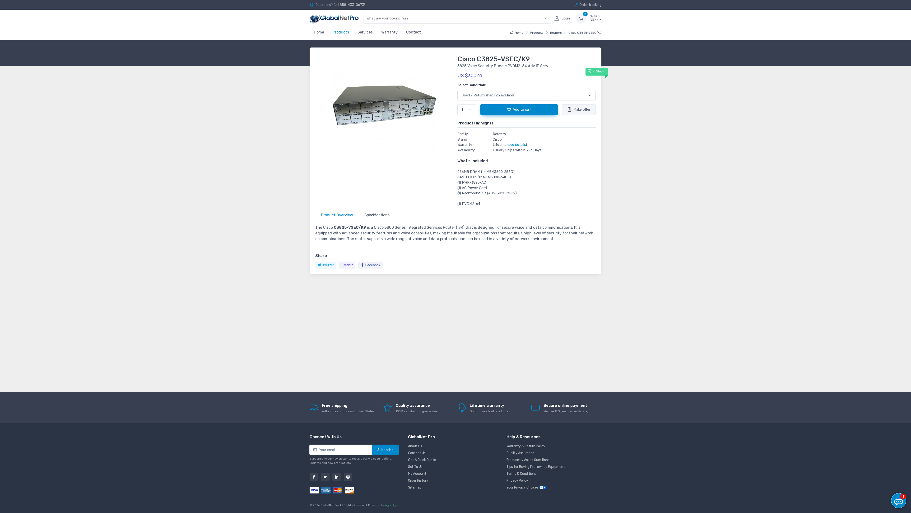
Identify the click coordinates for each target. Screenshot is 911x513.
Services (365, 32)
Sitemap (414, 487)
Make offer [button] (581, 109)
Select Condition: (471, 85)
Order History (418, 481)
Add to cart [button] (522, 109)
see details (517, 144)
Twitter (328, 265)
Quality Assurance (520, 453)
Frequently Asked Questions (528, 460)
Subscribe (385, 450)
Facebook (372, 265)
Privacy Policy (517, 481)
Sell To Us (415, 467)
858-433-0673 (352, 5)
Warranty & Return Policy (526, 446)
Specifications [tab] (377, 215)
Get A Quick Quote (422, 460)
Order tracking (590, 5)
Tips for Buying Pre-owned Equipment (536, 467)
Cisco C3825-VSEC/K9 (584, 32)
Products (341, 32)
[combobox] (455, 18)
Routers (556, 32)
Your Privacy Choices (523, 487)
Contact (413, 32)
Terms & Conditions (521, 474)
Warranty (389, 32)
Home (319, 32)
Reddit (348, 265)
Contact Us (417, 453)
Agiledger (391, 505)
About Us (415, 446)
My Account (417, 474)
